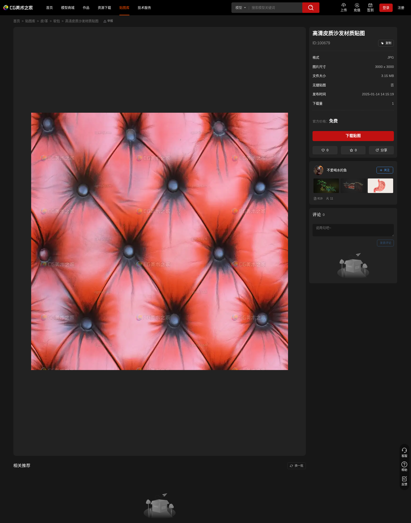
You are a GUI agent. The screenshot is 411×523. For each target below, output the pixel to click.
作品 (86, 8)
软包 (56, 21)
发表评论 (385, 243)
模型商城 (67, 8)
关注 (387, 170)
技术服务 (144, 8)
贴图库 (124, 8)
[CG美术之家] (18, 8)
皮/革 (44, 21)
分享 (384, 150)
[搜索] (310, 7)
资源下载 (104, 8)
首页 (49, 8)
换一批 (299, 465)
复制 (388, 43)
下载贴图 (353, 136)
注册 (401, 8)
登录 (386, 8)
